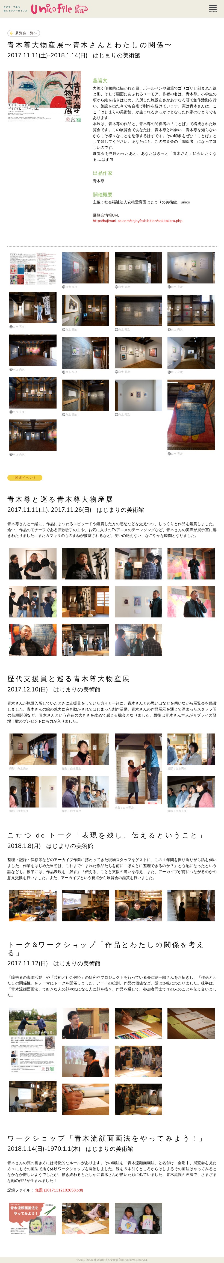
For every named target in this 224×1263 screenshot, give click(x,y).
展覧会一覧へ (26, 33)
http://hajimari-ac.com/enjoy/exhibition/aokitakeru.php (137, 220)
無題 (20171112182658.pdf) (59, 1190)
